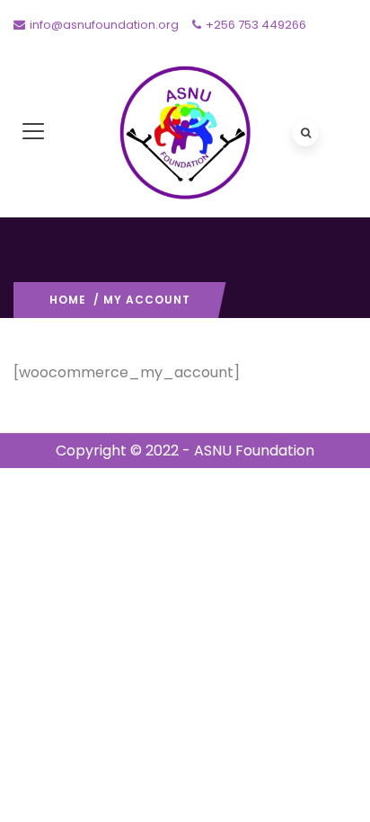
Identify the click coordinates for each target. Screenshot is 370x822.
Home (67, 299)
